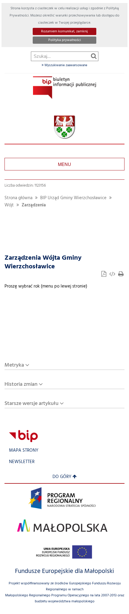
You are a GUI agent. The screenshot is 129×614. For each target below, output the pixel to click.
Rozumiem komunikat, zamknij (64, 31)
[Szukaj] (94, 56)
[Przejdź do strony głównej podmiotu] (64, 87)
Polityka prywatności (64, 40)
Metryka (14, 365)
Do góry (61, 477)
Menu (64, 164)
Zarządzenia (34, 205)
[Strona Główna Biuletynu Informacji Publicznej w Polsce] (23, 435)
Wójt (9, 205)
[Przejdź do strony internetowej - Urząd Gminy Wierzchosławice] (64, 127)
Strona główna (18, 198)
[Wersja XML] (112, 274)
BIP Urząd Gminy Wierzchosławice (73, 198)
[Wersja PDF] (104, 274)
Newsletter (21, 462)
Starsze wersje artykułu (31, 403)
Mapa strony (23, 450)
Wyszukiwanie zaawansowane (65, 65)
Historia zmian (21, 384)
